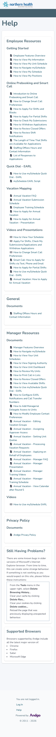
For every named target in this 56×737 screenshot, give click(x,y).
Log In (19, 704)
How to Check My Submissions (30, 120)
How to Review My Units (26, 371)
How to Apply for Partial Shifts (29, 267)
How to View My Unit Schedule (30, 63)
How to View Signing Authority (30, 363)
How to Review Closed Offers (29, 128)
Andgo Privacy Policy (24, 535)
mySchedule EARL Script (26, 181)
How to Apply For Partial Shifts (30, 116)
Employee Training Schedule (28, 207)
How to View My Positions (27, 75)
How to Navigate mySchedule (29, 67)
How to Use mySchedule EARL (30, 504)
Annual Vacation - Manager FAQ (30, 459)
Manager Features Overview (28, 347)
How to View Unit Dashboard (29, 367)
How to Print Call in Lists (26, 375)
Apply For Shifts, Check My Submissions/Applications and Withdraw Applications (26, 245)
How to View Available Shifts (29, 383)
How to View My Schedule (27, 71)
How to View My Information (28, 59)
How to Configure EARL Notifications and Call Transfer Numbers (25, 398)
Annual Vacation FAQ (24, 195)
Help (19, 710)
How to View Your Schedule (28, 237)
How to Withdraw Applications (30, 124)
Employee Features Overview (29, 55)
